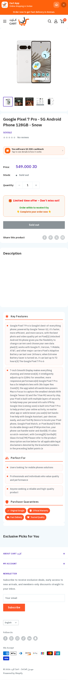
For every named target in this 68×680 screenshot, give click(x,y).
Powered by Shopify (13, 673)
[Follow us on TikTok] (23, 638)
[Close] (63, 4)
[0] (62, 21)
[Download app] (56, 5)
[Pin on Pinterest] (50, 237)
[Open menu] (4, 21)
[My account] (55, 21)
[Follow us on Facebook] (5, 638)
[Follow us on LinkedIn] (29, 638)
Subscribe (14, 607)
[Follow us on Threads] (11, 638)
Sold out (34, 225)
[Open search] (49, 21)
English (8, 622)
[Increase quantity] (36, 185)
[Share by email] (62, 237)
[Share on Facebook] (44, 237)
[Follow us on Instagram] (17, 638)
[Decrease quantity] (19, 185)
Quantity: (8, 185)
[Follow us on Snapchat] (35, 638)
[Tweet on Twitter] (56, 237)
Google (7, 132)
